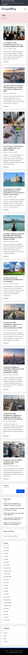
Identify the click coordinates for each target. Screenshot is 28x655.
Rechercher (6, 485)
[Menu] (25, 9)
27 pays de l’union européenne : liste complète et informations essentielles (12, 504)
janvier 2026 (6, 565)
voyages (5, 641)
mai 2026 (6, 556)
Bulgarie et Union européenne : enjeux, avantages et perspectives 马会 (12, 523)
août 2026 (6, 547)
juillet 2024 (6, 608)
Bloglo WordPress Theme (16, 652)
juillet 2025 (6, 582)
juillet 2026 (6, 550)
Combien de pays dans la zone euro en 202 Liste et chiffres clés (14, 514)
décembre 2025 (7, 568)
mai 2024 (6, 614)
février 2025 (6, 597)
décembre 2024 (7, 599)
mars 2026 (6, 562)
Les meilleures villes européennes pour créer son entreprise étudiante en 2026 (13, 44)
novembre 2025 (7, 570)
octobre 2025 (7, 573)
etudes (5, 635)
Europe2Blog (9, 9)
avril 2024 (6, 617)
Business (5, 632)
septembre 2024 (7, 605)
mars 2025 (6, 594)
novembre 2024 (7, 602)
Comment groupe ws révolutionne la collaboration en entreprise (13, 279)
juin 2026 (6, 553)
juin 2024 (6, 611)
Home (3, 18)
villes (5, 638)
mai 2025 (6, 588)
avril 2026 (6, 559)
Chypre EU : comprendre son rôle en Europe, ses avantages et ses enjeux (14, 509)
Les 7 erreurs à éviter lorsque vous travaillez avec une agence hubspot (13, 148)
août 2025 (6, 579)
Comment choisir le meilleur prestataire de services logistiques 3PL (12, 461)
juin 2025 (6, 585)
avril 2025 (6, 591)
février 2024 (6, 620)
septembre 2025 (7, 576)
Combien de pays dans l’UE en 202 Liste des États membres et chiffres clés (13, 519)
